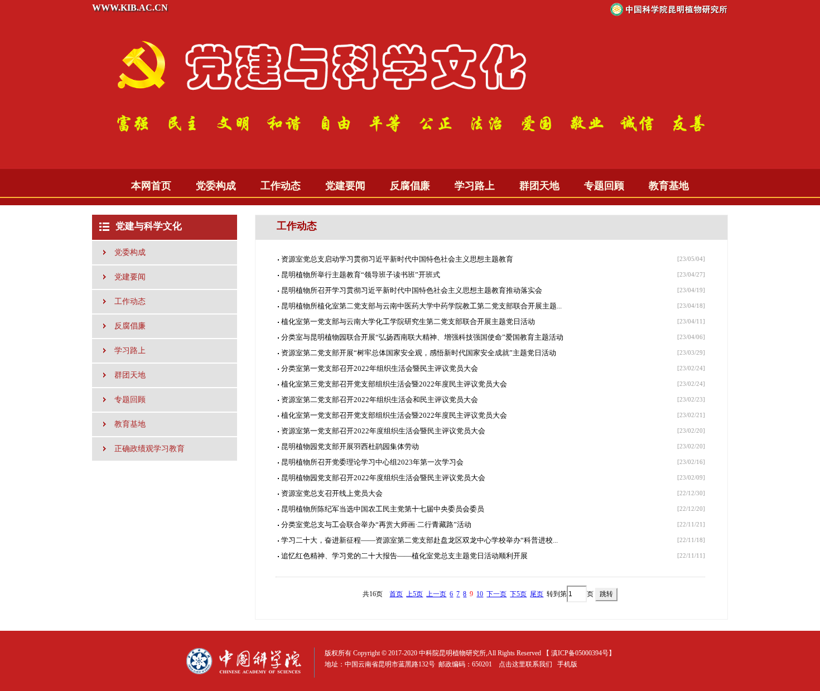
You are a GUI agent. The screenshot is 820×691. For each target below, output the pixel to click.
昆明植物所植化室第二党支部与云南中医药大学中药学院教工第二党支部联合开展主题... (421, 306)
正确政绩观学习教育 (149, 448)
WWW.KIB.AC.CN (130, 7)
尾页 (536, 594)
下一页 (496, 594)
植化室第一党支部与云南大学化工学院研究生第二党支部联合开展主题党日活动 (408, 321)
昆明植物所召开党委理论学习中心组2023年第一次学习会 (372, 462)
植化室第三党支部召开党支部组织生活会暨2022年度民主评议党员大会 (394, 384)
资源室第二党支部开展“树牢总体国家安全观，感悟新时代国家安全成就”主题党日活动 (418, 353)
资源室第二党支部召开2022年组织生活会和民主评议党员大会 (379, 399)
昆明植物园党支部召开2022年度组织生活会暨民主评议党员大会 (383, 477)
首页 (396, 594)
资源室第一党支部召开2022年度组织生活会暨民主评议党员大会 (383, 431)
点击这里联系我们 (525, 664)
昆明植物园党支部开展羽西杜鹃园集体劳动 (350, 446)
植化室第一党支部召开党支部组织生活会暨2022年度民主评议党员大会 (394, 415)
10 (479, 594)
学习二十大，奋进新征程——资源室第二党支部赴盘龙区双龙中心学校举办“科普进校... (419, 540)
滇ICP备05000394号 (580, 653)
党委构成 (216, 185)
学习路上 (475, 185)
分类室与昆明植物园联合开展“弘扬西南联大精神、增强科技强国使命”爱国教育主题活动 (422, 337)
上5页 (414, 594)
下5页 (518, 594)
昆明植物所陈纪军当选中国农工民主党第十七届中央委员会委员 (382, 509)
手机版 (567, 664)
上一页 (436, 594)
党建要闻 (345, 185)
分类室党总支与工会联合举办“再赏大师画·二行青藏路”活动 (376, 524)
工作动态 (281, 185)
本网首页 (151, 185)
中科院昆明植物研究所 (452, 653)
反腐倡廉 (410, 185)
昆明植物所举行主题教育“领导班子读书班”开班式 (360, 274)
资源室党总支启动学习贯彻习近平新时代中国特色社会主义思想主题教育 (397, 259)
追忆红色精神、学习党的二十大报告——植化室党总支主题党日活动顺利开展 (404, 556)
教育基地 (669, 185)
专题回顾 (604, 185)
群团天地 (539, 185)
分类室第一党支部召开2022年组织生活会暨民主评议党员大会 (379, 368)
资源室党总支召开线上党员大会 (332, 493)
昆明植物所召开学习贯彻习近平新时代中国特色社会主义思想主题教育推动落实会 (411, 290)
